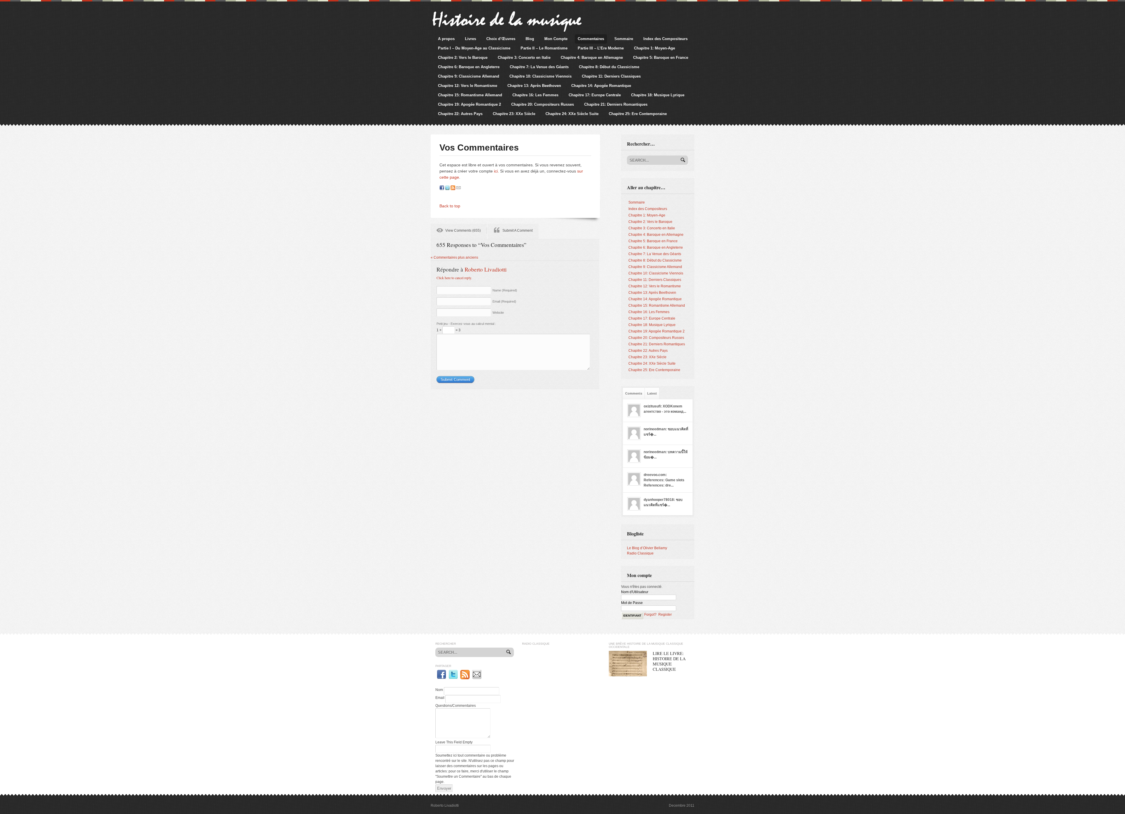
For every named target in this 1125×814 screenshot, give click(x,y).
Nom (439, 690)
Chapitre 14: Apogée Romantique (601, 85)
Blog (530, 39)
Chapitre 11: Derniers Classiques (611, 76)
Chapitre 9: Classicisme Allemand (468, 76)
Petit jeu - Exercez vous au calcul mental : (466, 323)
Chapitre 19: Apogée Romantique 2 (469, 104)
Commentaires (591, 39)
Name (504, 290)
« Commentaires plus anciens (454, 257)
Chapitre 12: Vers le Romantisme (467, 85)
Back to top (449, 206)
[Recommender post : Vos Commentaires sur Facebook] (441, 187)
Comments (633, 393)
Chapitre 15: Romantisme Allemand (470, 95)
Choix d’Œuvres (500, 39)
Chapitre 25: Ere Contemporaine (638, 114)
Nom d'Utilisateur (634, 592)
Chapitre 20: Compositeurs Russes (542, 104)
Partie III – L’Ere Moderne (601, 48)
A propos (446, 39)
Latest (652, 393)
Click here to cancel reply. (454, 277)
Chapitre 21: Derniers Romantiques (615, 104)
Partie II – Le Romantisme (544, 48)
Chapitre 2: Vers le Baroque (463, 57)
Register (665, 614)
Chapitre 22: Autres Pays (460, 114)
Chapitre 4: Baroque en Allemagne (592, 57)
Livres (470, 39)
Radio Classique (640, 553)
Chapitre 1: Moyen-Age (654, 48)
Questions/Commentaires (455, 706)
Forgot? (650, 614)
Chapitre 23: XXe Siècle (514, 114)
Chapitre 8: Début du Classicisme (609, 67)
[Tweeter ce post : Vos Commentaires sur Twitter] (447, 187)
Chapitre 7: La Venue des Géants (539, 67)
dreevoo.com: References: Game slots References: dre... (664, 480)
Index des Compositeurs (665, 39)
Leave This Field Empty (454, 742)
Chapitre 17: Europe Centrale (595, 95)
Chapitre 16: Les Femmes (535, 95)
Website (498, 312)
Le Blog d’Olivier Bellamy (647, 548)
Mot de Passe (632, 603)
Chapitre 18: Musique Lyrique (657, 95)
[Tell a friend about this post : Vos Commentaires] (458, 187)
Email (504, 301)
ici (496, 171)
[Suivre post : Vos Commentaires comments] (453, 187)
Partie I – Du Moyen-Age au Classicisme (474, 48)
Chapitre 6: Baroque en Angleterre (469, 67)
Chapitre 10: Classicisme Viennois (540, 76)
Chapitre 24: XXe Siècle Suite (572, 114)
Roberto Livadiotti (486, 269)
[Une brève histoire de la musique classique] (506, 11)
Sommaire (623, 39)
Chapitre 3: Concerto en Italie (524, 57)
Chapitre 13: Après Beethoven (534, 85)
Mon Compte (555, 39)
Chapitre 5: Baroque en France (660, 57)
